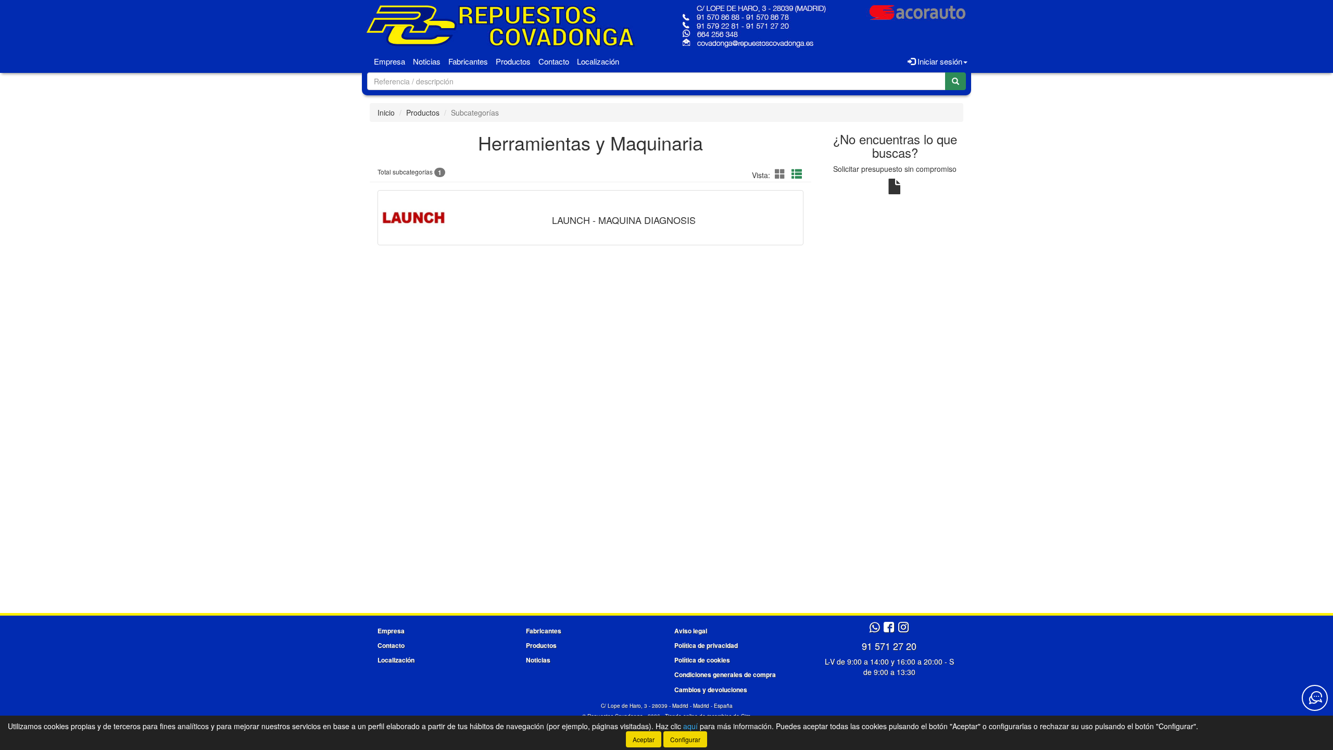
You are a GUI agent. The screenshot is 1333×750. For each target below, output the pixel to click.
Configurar (685, 739)
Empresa (389, 61)
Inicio (386, 112)
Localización (598, 61)
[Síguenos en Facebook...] (889, 627)
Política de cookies (702, 660)
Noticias (427, 61)
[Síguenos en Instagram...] (903, 627)
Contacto (553, 61)
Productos (513, 61)
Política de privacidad (706, 645)
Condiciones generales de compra (725, 674)
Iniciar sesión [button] (938, 61)
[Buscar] (955, 81)
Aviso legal (690, 630)
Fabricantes (468, 61)
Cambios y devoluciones (710, 689)
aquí (690, 726)
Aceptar (644, 739)
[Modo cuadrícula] (780, 174)
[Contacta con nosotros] (1315, 698)
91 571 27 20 (889, 646)
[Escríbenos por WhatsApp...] (874, 627)
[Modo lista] (796, 174)
